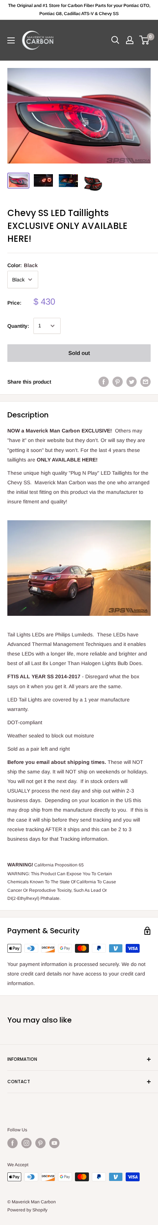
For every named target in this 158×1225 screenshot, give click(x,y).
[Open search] (115, 40)
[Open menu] (11, 40)
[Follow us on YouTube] (54, 1143)
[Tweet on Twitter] (131, 382)
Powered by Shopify (27, 1210)
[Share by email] (145, 382)
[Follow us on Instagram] (26, 1143)
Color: (22, 265)
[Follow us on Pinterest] (40, 1143)
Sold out (79, 353)
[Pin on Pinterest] (117, 382)
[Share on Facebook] (103, 382)
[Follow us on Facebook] (12, 1143)
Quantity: (18, 326)
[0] (144, 40)
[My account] (129, 40)
